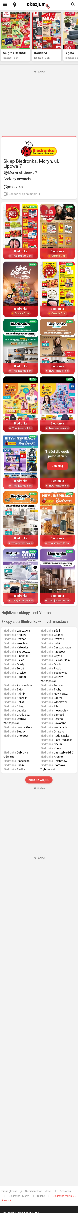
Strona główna (9, 1191)
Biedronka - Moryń (19, 1195)
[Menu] (5, 5)
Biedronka (65, 1191)
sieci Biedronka (28, 613)
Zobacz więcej (39, 780)
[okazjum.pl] (39, 5)
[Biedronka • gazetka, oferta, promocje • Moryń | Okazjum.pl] (39, 148)
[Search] (73, 5)
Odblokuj (57, 466)
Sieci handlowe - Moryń (38, 1191)
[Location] (14, 5)
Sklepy (41, 1195)
